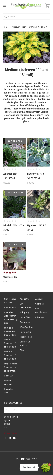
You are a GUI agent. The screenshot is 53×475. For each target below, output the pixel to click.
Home (6, 27)
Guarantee (25, 322)
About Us (24, 299)
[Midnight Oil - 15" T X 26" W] (14, 204)
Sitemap (39, 317)
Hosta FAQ (25, 317)
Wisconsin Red (10, 277)
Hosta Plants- (10, 307)
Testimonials (26, 337)
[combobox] (26, 17)
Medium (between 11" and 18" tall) (28, 27)
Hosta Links (25, 332)
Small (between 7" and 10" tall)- (10, 343)
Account (39, 299)
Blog (22, 350)
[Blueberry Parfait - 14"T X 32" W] (38, 152)
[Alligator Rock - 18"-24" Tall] (14, 152)
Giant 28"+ (9, 375)
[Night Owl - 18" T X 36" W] (38, 204)
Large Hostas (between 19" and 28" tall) (10, 367)
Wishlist (39, 303)
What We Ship (26, 327)
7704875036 (10, 433)
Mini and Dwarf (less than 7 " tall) (10, 331)
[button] (45, 467)
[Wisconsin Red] (14, 256)
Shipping (24, 312)
